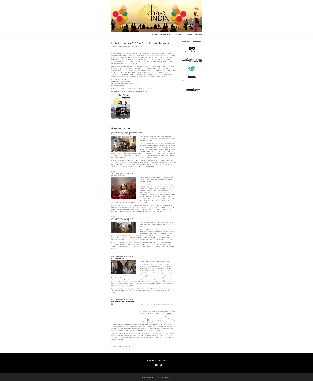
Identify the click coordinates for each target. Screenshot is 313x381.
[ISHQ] (161, 364)
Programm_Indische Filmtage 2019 (138, 91)
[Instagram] (156, 364)
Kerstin (140, 46)
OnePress (154, 377)
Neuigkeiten (126, 346)
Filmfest (189, 34)
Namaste (155, 34)
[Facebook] (152, 364)
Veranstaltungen (166, 34)
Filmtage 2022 (179, 34)
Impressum (198, 34)
